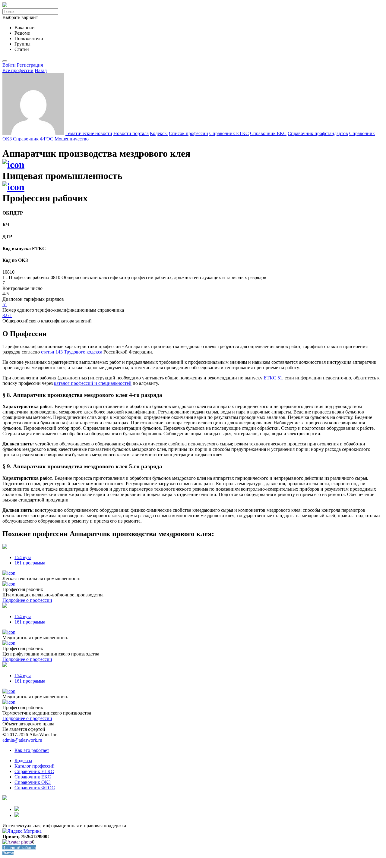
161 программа (29, 562)
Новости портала (131, 133)
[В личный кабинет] (17, 841)
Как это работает (31, 750)
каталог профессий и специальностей (92, 383)
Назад (41, 70)
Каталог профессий (34, 765)
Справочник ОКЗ (32, 782)
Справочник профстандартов (318, 133)
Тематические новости (88, 133)
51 (4, 304)
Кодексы (159, 133)
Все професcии (17, 70)
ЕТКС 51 (273, 377)
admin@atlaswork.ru (22, 740)
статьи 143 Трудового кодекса (71, 351)
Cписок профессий (188, 133)
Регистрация (30, 65)
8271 (7, 315)
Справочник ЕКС (268, 133)
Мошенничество (72, 138)
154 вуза (22, 557)
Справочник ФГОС (33, 138)
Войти (9, 65)
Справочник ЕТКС (229, 133)
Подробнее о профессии (27, 600)
